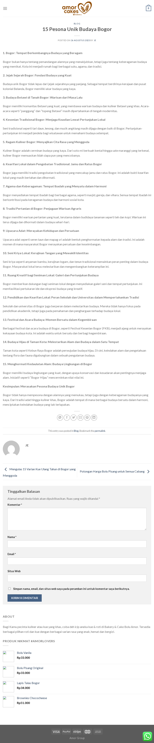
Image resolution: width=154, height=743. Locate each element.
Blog (77, 23)
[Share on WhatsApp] (60, 417)
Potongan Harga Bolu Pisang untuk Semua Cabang (112, 471)
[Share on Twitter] (73, 417)
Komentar (15, 504)
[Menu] (5, 8)
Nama (12, 537)
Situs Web (14, 571)
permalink (100, 430)
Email (12, 554)
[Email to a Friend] (80, 417)
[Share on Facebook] (67, 417)
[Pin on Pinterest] (87, 417)
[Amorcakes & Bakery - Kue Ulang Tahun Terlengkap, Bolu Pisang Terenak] (77, 8)
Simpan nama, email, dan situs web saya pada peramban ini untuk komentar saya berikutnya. (71, 588)
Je (95, 40)
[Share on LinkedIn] (94, 417)
